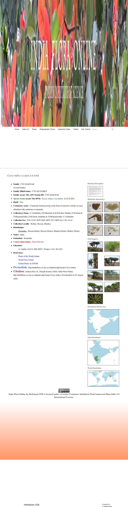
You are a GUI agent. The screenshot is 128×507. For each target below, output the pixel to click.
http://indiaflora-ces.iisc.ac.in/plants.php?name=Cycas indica (52, 267)
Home (17, 129)
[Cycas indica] (95, 195)
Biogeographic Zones (47, 129)
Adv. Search (85, 129)
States (34, 129)
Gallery (75, 129)
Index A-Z (25, 129)
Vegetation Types (64, 129)
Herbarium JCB (36, 394)
